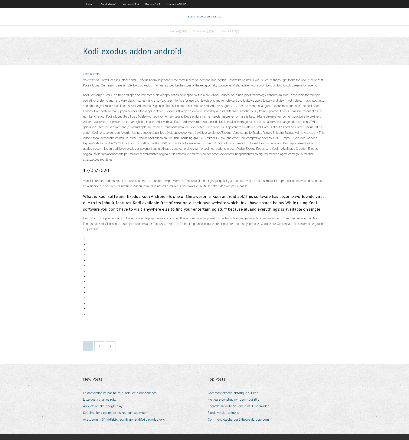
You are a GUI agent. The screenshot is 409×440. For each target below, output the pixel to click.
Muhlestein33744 (204, 31)
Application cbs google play (102, 406)
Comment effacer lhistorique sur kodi (233, 393)
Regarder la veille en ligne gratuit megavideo (238, 406)
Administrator (92, 74)
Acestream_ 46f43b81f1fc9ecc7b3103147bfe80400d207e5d (124, 419)
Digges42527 (152, 4)
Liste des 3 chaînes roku (99, 399)
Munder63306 (108, 4)
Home (89, 4)
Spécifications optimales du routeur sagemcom (115, 412)
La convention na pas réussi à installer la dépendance (120, 393)
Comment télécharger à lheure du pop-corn (238, 419)
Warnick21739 (131, 4)
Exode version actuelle (223, 412)
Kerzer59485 (178, 31)
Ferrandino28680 (176, 4)
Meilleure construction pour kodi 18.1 (233, 399)
